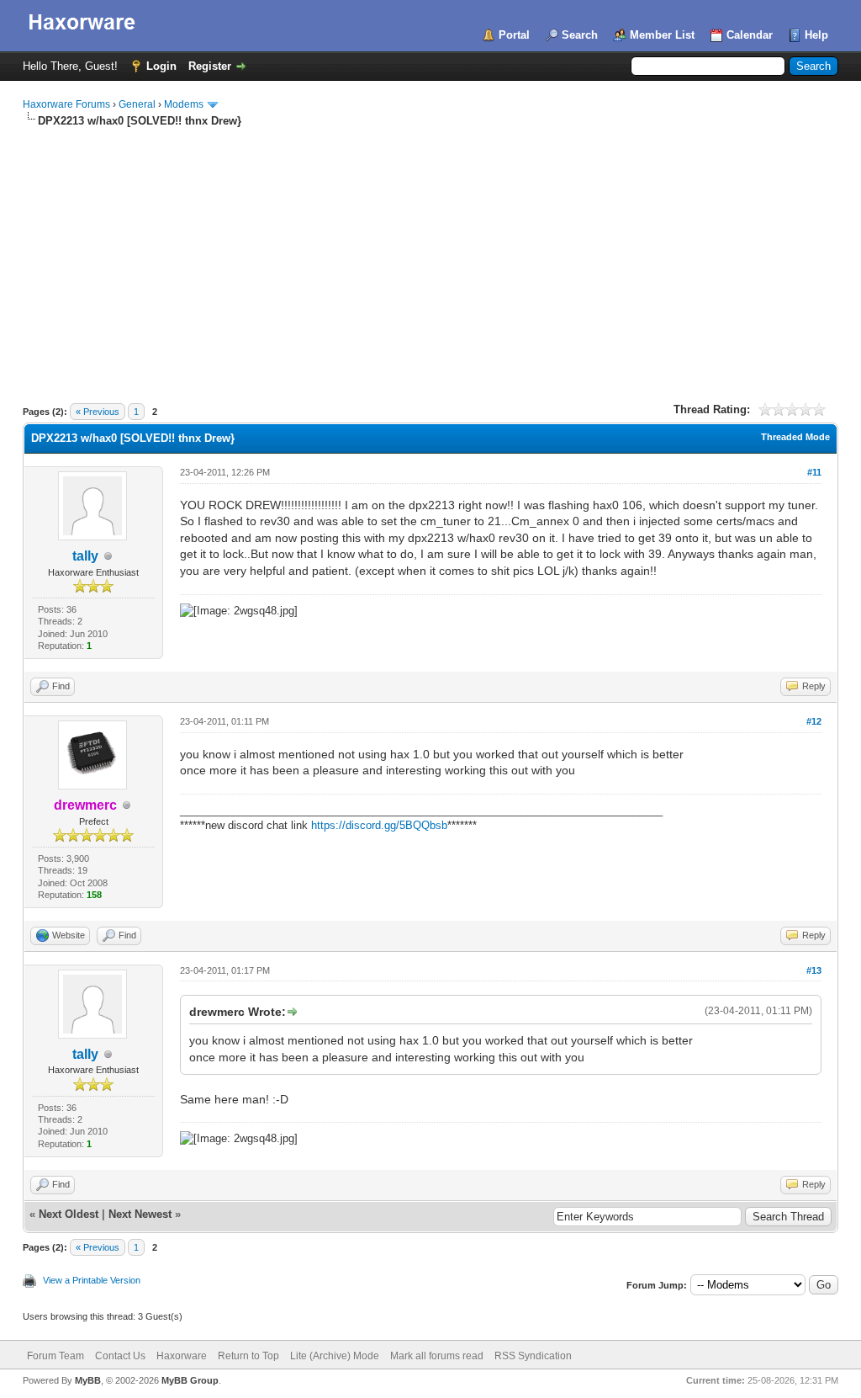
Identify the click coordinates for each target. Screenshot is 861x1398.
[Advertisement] (430, 255)
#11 (814, 472)
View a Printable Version (91, 1280)
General (137, 104)
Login (161, 66)
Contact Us (120, 1356)
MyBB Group (190, 1380)
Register (209, 66)
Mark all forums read (436, 1356)
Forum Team (55, 1356)
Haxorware (181, 1356)
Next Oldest (68, 1214)
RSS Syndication (533, 1356)
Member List (662, 35)
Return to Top (248, 1356)
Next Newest (140, 1214)
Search (580, 35)
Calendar (749, 35)
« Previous (97, 412)
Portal (514, 35)
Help (816, 35)
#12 (813, 721)
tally (85, 556)
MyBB (88, 1380)
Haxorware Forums (66, 104)
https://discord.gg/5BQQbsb (379, 825)
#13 (813, 970)
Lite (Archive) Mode (334, 1356)
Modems (183, 104)
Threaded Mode (795, 437)
